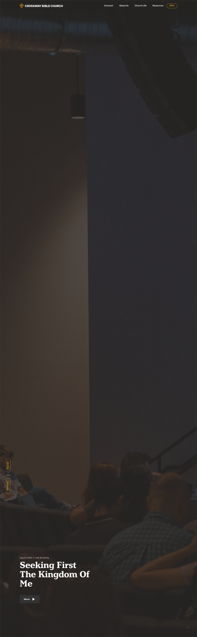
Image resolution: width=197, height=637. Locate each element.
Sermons (8, 485)
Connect (108, 6)
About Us (123, 6)
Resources (158, 6)
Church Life (141, 6)
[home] (41, 4)
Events (8, 465)
